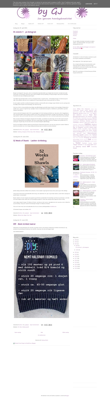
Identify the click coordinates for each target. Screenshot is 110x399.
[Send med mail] (45, 130)
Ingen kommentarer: (35, 129)
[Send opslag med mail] (42, 129)
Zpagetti (75, 148)
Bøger (23, 23)
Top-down (84, 143)
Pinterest (75, 34)
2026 (76, 239)
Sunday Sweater (93, 141)
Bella (84, 111)
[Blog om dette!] (46, 130)
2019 (76, 254)
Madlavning (76, 131)
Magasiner (82, 131)
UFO (83, 144)
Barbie (81, 111)
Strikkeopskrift (25, 327)
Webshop (78, 146)
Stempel (81, 139)
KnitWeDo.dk (53, 206)
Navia (95, 131)
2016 (76, 260)
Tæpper (42, 131)
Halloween (81, 122)
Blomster (81, 113)
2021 (76, 243)
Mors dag (87, 131)
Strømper (38, 131)
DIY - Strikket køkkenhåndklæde (87, 164)
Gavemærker (76, 120)
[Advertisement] (86, 90)
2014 (76, 264)
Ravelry (75, 35)
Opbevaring (76, 134)
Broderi (84, 113)
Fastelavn (75, 119)
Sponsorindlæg (76, 139)
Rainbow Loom (90, 136)
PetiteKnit (94, 134)
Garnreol (90, 119)
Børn (95, 114)
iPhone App (30, 131)
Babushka (91, 110)
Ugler (86, 144)
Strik (34, 131)
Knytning (79, 128)
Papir (90, 134)
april (77, 245)
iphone (91, 125)
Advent (74, 108)
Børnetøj (75, 116)
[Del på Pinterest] (51, 130)
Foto (78, 119)
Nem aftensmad (77, 133)
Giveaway (88, 121)
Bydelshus (79, 114)
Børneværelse (81, 116)
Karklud (75, 128)
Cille (86, 116)
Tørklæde (80, 144)
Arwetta (86, 110)
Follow (74, 38)
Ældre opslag (65, 332)
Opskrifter (81, 134)
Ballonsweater (76, 111)
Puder (78, 136)
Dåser (79, 117)
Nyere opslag (18, 332)
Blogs (95, 111)
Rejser (74, 137)
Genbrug (82, 121)
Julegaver (80, 127)
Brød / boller (89, 113)
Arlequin (81, 110)
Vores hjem (90, 144)
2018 (76, 256)
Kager (95, 127)
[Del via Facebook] (50, 130)
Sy (73, 143)
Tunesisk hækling (92, 143)
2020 (76, 252)
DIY (18, 327)
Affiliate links (20, 215)
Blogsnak (75, 113)
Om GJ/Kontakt (72, 23)
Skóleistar (94, 137)
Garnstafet (94, 119)
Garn (86, 119)
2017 (76, 258)
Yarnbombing (94, 146)
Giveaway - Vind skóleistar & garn (88, 155)
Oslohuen (87, 134)
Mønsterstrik (91, 131)
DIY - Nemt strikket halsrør (24, 224)
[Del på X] (48, 130)
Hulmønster (75, 124)
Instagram (24, 131)
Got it (95, 3)
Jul (76, 127)
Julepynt (91, 127)
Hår (76, 125)
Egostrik (94, 118)
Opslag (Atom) (44, 340)
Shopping (86, 137)
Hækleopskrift (81, 124)
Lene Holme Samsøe (91, 130)
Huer (96, 122)
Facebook (75, 31)
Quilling (84, 136)
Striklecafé (82, 141)
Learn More (88, 3)
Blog (16, 23)
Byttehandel (85, 114)
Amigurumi (87, 109)
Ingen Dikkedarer (81, 125)
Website (84, 146)
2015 (76, 262)
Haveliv (92, 122)
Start (42, 332)
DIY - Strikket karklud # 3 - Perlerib (88, 190)
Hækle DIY (31, 23)
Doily (76, 118)
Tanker (78, 143)
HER (30, 209)
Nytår (84, 133)
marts (77, 249)
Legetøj (83, 130)
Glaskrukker (94, 120)
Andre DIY (50, 23)
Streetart (85, 139)
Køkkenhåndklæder (77, 130)
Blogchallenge (89, 111)
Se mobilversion (41, 335)
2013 (76, 266)
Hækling (20, 131)
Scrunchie (81, 137)
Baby (96, 110)
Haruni (88, 122)
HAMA (85, 122)
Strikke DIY (41, 23)
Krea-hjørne (84, 128)
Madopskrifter (60, 23)
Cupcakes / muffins (92, 116)
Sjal (28, 215)
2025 (76, 241)
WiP (88, 146)
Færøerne (82, 119)
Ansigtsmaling (76, 110)
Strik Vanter (94, 139)
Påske (81, 136)
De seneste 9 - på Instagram (24, 32)
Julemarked (86, 127)
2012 (76, 268)
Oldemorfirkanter (92, 133)
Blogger (67, 395)
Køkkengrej (94, 128)
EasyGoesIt (83, 117)
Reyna (77, 137)
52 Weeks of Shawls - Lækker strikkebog (29, 140)
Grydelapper (76, 122)
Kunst (89, 128)
